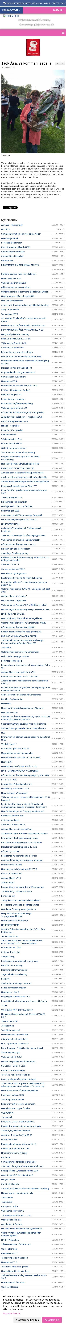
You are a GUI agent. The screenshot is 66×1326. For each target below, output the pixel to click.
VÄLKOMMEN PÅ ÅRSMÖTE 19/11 (17, 1215)
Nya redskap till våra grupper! (14, 793)
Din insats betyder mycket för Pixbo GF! (19, 519)
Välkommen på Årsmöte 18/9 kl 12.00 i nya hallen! (24, 605)
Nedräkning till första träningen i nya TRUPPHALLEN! (25, 609)
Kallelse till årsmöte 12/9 (12, 816)
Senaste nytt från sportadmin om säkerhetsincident (25, 305)
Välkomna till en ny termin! (13, 824)
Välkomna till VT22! (10, 564)
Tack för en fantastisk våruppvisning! (18, 452)
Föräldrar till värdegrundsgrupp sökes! (19, 856)
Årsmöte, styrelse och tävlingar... (16, 1130)
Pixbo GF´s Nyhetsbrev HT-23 (14, 421)
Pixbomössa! (7, 260)
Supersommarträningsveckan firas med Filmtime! (23, 724)
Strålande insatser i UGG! (12, 1095)
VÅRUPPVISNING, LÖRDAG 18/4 (16, 1244)
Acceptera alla (52, 1320)
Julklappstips (7, 1026)
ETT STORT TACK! (9, 780)
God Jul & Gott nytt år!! (11, 873)
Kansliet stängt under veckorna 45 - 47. (19, 1144)
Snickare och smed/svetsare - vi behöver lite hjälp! (24, 477)
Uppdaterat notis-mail (11, 1220)
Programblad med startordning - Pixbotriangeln (23, 887)
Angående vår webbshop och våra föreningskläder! (25, 481)
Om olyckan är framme (11, 1224)
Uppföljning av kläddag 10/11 (15, 788)
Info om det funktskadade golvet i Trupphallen (22, 412)
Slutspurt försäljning (10, 952)
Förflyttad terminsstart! (11, 661)
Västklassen (7, 1197)
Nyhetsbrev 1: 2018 (10, 992)
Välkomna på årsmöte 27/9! (14, 408)
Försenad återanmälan (11, 243)
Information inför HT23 (11, 443)
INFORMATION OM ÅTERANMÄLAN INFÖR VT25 (23, 325)
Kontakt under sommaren (13, 1070)
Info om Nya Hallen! (10, 851)
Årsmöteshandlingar (10, 1052)
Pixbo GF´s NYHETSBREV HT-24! (15, 339)
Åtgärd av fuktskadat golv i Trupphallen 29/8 (21, 417)
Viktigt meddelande (10, 309)
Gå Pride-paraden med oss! (13, 448)
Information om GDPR (11, 947)
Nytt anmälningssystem (12, 301)
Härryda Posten (8, 1179)
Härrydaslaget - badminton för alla (17, 1193)
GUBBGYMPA (7, 1113)
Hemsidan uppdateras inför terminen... (19, 1061)
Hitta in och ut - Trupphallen (13, 600)
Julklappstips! (7, 882)
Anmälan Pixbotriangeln (12, 225)
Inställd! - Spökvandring (12, 699)
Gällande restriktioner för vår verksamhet (20, 652)
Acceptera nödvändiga (27, 1320)
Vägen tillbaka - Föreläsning (14, 974)
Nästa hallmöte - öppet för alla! (15, 1108)
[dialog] (33, 1308)
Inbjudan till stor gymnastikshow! (16, 368)
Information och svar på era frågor (17, 352)
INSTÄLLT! (5, 229)
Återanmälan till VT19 (11, 878)
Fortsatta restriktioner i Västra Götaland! (19, 676)
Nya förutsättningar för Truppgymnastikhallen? (22, 811)
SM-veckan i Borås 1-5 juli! (13, 1066)
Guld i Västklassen (9, 1287)
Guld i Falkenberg (9, 1249)
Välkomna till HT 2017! (11, 1057)
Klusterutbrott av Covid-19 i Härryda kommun (21, 578)
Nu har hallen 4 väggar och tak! (15, 656)
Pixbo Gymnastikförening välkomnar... (18, 1104)
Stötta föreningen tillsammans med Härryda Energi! (24, 292)
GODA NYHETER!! (9, 1139)
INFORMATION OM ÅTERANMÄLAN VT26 (20, 265)
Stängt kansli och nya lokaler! (14, 1039)
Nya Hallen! (6, 703)
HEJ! (3, 733)
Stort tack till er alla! (10, 1184)
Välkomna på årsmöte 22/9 (13, 283)
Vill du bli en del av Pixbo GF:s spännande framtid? (24, 833)
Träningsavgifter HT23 (11, 439)
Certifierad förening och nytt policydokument (21, 860)
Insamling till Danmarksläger (14, 970)
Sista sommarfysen (10, 820)
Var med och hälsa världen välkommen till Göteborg (25, 1188)
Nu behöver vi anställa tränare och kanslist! (21, 757)
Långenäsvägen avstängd (13, 399)
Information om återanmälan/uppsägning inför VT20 (25, 775)
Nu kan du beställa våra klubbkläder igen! (20, 464)
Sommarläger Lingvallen (12, 256)
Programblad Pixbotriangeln (14, 502)
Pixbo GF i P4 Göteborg (12, 965)
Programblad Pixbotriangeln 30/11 (17, 784)
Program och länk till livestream (15, 549)
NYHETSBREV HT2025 (11, 278)
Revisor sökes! (8, 896)
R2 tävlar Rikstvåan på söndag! (15, 390)
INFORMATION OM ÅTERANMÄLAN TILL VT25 (22, 330)
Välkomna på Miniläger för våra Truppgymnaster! (23, 535)
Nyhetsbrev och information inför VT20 (19, 766)
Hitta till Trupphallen (10, 426)
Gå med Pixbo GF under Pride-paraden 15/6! (21, 356)
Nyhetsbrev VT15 (9, 1262)
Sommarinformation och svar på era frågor (21, 234)
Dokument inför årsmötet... (13, 1282)
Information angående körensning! (17, 403)
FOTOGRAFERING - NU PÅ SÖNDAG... (18, 1122)
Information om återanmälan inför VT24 (19, 385)
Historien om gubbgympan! (14, 573)
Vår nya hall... (7, 1117)
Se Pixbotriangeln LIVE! (11, 497)
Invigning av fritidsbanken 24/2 (15, 996)
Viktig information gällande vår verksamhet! (21, 695)
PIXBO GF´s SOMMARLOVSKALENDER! (19, 636)
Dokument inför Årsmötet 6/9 (14, 920)
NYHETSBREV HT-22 (10, 524)
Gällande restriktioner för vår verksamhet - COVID (23, 623)
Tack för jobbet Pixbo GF (12, 1099)
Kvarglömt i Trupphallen (12, 430)
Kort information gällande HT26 (15, 247)
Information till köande (11, 865)
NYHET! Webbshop (10, 1240)
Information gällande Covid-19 (15, 748)
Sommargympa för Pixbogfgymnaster (18, 1162)
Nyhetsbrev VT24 (9, 381)
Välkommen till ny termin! (12, 1211)
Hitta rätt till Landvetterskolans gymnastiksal (21, 1228)
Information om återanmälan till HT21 (18, 627)
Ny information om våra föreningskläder (19, 1090)
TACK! (4, 1005)
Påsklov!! (5, 979)
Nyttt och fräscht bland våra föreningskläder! (21, 618)
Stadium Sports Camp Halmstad (16, 983)
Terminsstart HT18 (9, 936)
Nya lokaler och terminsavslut (14, 1034)
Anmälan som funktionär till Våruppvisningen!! (22, 473)
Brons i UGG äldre (9, 1206)
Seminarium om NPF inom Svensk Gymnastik (21, 515)
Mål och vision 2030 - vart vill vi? (15, 287)
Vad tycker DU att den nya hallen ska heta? (20, 900)
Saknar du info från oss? (12, 347)
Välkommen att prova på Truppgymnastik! (20, 540)
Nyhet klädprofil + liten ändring (15, 1271)
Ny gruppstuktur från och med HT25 (17, 296)
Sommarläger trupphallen (13, 251)
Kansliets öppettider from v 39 (15, 1148)
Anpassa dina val (11, 1313)
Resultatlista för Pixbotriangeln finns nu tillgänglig (24, 1001)
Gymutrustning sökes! (11, 394)
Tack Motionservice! (10, 1030)
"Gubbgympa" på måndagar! (14, 1258)
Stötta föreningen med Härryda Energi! (19, 274)
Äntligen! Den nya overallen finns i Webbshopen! (23, 728)
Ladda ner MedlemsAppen (13, 988)
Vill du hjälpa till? (9, 744)
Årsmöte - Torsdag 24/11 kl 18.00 (16, 1135)
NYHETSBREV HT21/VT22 (13, 614)
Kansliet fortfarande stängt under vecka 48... (21, 1126)
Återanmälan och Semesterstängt (16, 829)
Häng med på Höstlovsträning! (15, 334)
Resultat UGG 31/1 (9, 1253)
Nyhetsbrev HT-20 (9, 712)
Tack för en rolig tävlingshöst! (15, 1267)
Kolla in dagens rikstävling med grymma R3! (21, 632)
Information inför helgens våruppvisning (19, 838)
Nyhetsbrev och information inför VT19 (19, 869)
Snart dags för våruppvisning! (15, 553)
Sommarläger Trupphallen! (13, 377)
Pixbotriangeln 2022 (10, 511)
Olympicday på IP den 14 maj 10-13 (17, 1175)
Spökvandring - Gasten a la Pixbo (16, 891)
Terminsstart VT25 (9, 314)
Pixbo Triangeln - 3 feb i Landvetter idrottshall (22, 1048)
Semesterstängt (8, 435)
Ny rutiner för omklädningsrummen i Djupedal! (22, 708)
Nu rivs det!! (6, 762)
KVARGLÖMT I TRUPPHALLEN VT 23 (17, 468)
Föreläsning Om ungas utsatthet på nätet (20, 905)
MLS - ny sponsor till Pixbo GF (15, 1043)
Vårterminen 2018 (9, 1021)
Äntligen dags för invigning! (14, 596)
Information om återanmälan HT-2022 (18, 544)
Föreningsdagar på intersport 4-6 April (19, 1079)
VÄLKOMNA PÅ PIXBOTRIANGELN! (17, 1010)
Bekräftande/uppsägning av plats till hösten (21, 842)
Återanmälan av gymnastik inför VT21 (18, 672)
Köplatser (5, 1157)
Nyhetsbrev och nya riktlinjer (14, 1153)
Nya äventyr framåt (9, 238)
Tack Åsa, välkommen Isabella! (26, 63)
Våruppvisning (8, 956)
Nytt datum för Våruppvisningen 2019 (18, 909)
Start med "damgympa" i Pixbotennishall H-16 (22, 1166)
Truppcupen (6, 1202)
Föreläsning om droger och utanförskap (19, 961)
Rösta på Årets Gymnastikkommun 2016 (19, 1171)
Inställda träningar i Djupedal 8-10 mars (19, 847)
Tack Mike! (6, 647)
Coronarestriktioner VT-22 (13, 569)
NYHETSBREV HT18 (10, 925)
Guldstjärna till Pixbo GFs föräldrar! (17, 506)
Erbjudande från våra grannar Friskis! (18, 372)
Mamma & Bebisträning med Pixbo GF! (19, 486)
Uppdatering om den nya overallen (17, 753)
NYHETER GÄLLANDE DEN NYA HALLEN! (19, 771)
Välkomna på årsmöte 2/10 (13, 343)
